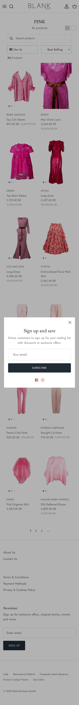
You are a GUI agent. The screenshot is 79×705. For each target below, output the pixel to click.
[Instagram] (42, 380)
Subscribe (39, 368)
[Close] (69, 322)
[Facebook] (36, 380)
